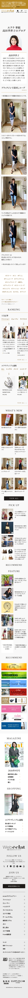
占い (4, 924)
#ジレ (14, 275)
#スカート (8, 275)
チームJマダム (8, 917)
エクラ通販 (6, 931)
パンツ (16, 369)
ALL (2, 369)
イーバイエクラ (9, 832)
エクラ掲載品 (9, 826)
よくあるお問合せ (15, 974)
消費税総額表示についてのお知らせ (10, 977)
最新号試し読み (12, 774)
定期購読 (10, 777)
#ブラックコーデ (8, 285)
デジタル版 (11, 780)
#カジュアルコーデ (10, 282)
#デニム (20, 275)
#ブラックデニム (19, 279)
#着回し (20, 282)
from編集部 (7, 934)
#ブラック (23, 292)
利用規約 (19, 975)
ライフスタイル (8, 910)
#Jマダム (16, 292)
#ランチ (23, 288)
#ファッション (15, 288)
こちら (18, 968)
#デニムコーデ (8, 279)
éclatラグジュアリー (10, 896)
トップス (9, 369)
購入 (9, 782)
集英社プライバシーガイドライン (9, 975)
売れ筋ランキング (10, 823)
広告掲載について (6, 974)
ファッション (5, 319)
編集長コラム (7, 920)
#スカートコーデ (20, 285)
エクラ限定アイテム (11, 829)
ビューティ (14, 319)
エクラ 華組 (7, 913)
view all (21, 360)
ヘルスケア (6, 906)
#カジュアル (6, 288)
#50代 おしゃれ (7, 292)
